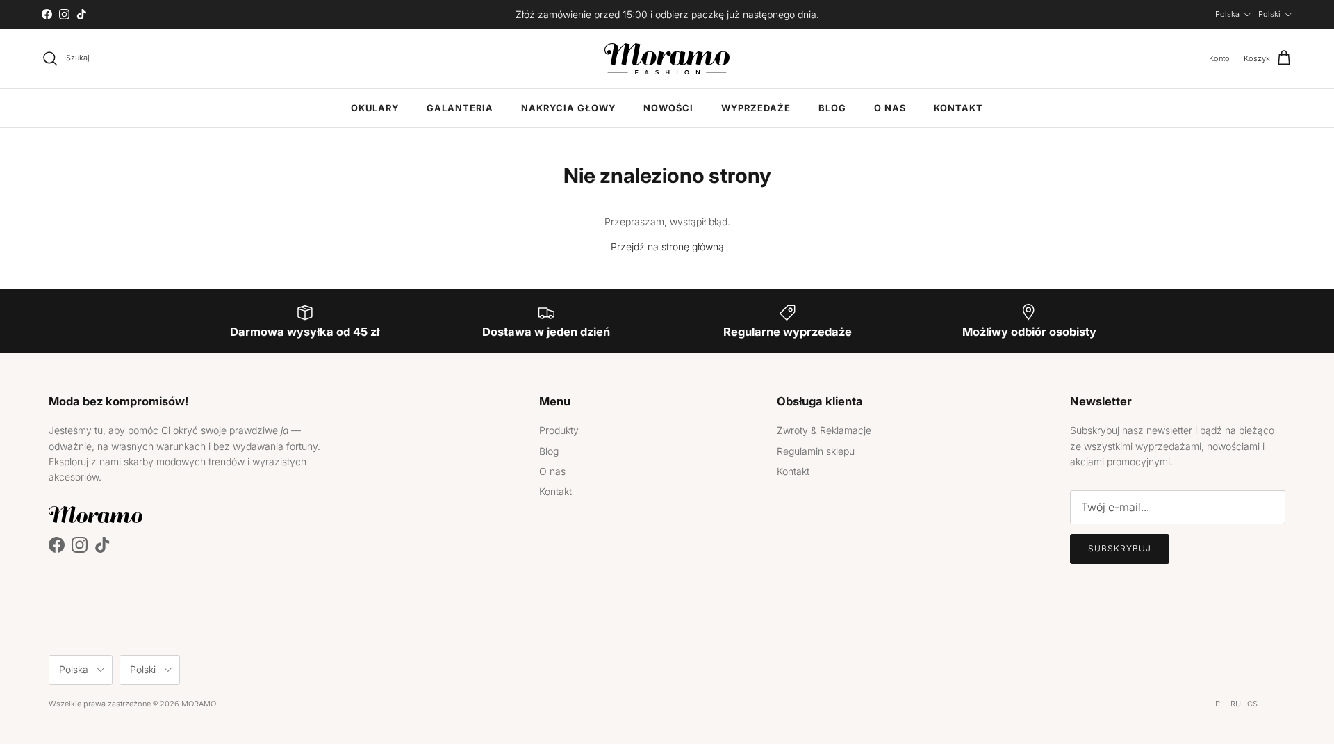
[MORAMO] (667, 58)
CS (1252, 704)
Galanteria (460, 108)
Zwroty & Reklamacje (824, 430)
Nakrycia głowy (568, 108)
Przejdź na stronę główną (667, 246)
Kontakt (958, 108)
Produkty (559, 430)
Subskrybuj (1119, 548)
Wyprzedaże (756, 108)
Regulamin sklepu (816, 451)
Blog (832, 108)
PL (1219, 704)
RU (1235, 704)
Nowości (668, 108)
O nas (890, 108)
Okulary (375, 108)
